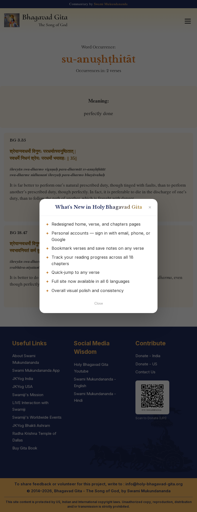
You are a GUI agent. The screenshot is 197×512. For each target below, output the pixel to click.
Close (98, 303)
